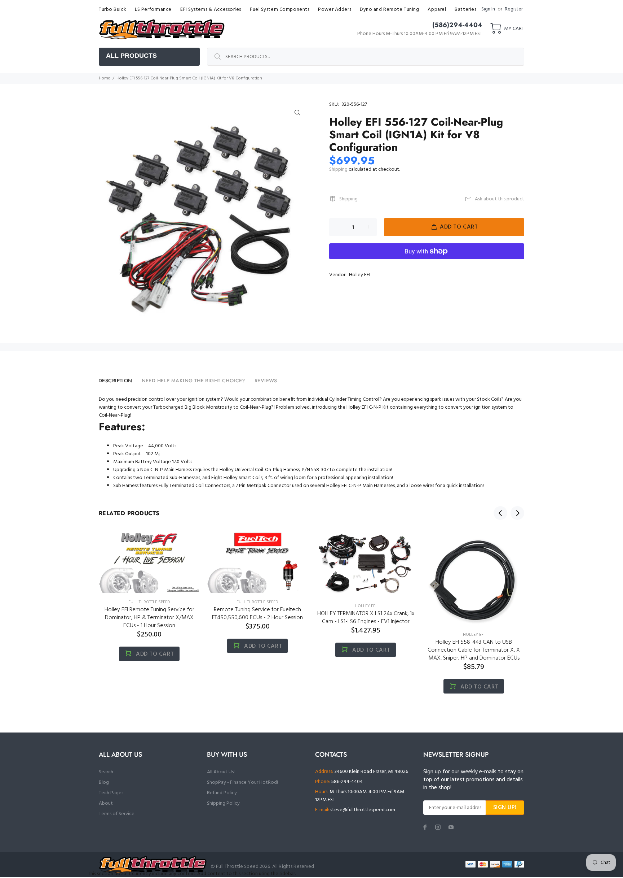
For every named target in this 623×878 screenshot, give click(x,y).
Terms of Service (116, 814)
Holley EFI (359, 275)
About (106, 803)
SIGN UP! (505, 807)
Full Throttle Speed (149, 602)
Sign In (488, 9)
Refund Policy (222, 793)
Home (104, 78)
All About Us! (221, 772)
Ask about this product (499, 199)
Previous (500, 513)
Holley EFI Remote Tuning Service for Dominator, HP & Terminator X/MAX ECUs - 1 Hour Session (149, 617)
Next (517, 513)
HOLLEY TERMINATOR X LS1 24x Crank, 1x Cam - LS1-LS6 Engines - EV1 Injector (365, 617)
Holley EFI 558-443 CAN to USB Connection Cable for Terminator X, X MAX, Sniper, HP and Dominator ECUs (474, 650)
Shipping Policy (223, 803)
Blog (104, 782)
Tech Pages (111, 793)
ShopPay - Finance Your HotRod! (242, 782)
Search (106, 772)
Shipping (338, 169)
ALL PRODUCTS (131, 55)
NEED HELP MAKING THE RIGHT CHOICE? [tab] (193, 380)
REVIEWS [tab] (266, 380)
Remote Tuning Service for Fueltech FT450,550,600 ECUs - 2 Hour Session (257, 613)
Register (514, 9)
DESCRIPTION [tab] (115, 380)
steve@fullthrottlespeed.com (362, 810)
